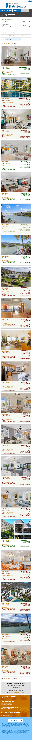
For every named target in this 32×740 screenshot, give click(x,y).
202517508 (5, 603)
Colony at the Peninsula (7, 71)
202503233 (5, 351)
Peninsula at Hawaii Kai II (7, 291)
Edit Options (27, 28)
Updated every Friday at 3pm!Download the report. (9, 697)
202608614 (5, 193)
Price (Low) (15, 35)
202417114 (5, 666)
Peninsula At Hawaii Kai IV (8, 575)
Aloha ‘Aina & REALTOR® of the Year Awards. (10, 708)
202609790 (5, 162)
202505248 (5, 572)
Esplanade (4, 323)
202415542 (5, 509)
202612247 (5, 540)
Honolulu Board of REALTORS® (15, 723)
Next (16, 43)
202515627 (5, 130)
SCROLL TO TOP (15, 720)
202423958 (5, 477)
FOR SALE (3, 10)
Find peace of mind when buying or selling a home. (8, 703)
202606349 (5, 256)
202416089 (5, 382)
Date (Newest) (23, 35)
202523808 (5, 288)
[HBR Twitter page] (31, 1)
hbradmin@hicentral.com (18, 692)
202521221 (5, 635)
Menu (30, 9)
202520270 (5, 319)
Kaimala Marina (5, 197)
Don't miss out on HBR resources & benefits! (10, 714)
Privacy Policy (5, 724)
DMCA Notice (25, 723)
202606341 (5, 225)
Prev (13, 43)
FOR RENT (9, 10)
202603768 (5, 99)
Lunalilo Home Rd (8, 72)
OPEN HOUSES (17, 10)
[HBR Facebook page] (29, 1)
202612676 (5, 67)
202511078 (5, 414)
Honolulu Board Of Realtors (16, 5)
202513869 (5, 446)
